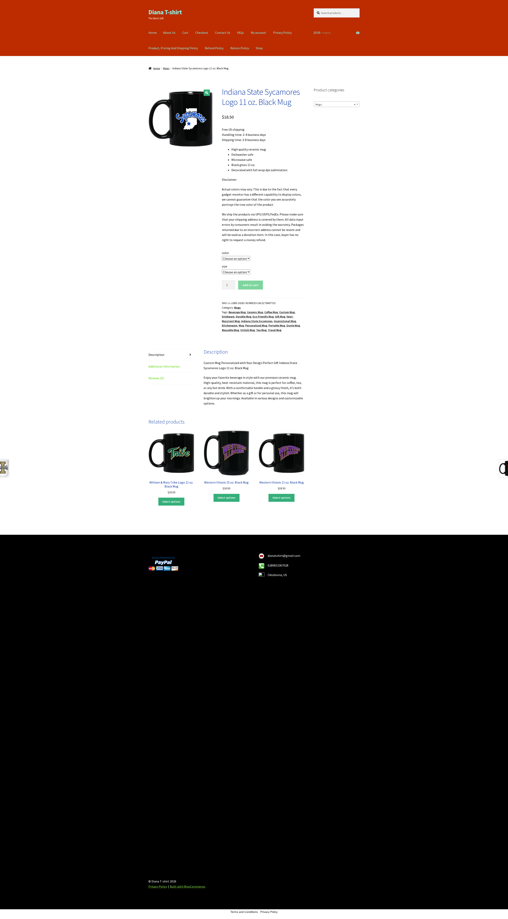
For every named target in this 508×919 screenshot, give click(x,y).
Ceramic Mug (255, 312)
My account (258, 33)
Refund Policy (214, 48)
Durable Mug (243, 316)
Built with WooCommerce (187, 886)
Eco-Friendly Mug (263, 316)
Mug (241, 325)
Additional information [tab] (164, 366)
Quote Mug (293, 325)
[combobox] (337, 104)
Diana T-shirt (165, 12)
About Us (169, 33)
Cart (185, 33)
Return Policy (239, 48)
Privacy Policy (282, 33)
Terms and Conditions (244, 911)
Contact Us (222, 33)
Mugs (166, 68)
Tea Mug (261, 330)
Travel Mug (274, 330)
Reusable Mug (230, 330)
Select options (171, 501)
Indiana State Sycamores (256, 321)
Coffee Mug (271, 312)
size (224, 266)
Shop (259, 48)
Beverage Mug (237, 312)
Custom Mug (287, 312)
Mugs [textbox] (335, 104)
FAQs (240, 33)
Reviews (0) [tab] (156, 378)
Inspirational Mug (285, 321)
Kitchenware (229, 325)
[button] (207, 93)
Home (152, 33)
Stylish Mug (247, 330)
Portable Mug (276, 325)
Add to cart (251, 285)
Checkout (201, 33)
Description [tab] (156, 355)
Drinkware (228, 316)
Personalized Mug (256, 325)
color (225, 253)
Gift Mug (280, 316)
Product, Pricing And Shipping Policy (173, 48)
